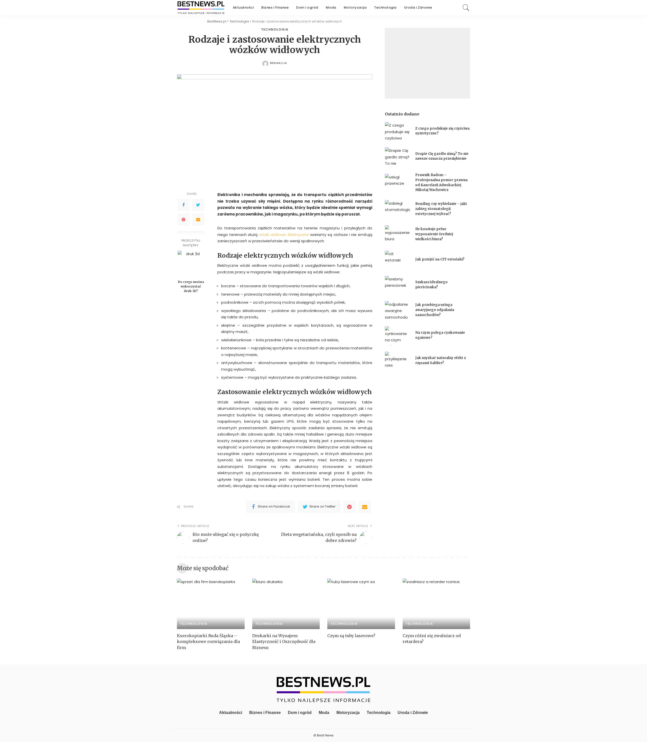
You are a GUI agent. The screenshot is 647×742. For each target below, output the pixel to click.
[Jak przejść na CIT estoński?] (397, 260)
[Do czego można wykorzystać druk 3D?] (191, 264)
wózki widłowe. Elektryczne (284, 234)
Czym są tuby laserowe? (351, 635)
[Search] (466, 7)
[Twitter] (198, 205)
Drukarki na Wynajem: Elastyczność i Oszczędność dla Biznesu (283, 641)
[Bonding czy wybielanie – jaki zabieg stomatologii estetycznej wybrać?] (397, 209)
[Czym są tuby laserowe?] (361, 604)
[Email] (198, 219)
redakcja (278, 63)
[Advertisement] (427, 63)
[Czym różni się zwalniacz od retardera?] (436, 604)
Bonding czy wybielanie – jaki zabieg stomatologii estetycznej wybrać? (441, 209)
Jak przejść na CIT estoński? (440, 259)
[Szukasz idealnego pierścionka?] (397, 285)
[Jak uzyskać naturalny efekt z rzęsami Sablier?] (397, 361)
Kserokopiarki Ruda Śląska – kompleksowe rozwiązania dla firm (208, 641)
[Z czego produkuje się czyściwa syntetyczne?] (397, 131)
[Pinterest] (183, 219)
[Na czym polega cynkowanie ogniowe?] (397, 335)
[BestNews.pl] (201, 7)
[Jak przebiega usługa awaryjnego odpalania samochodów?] (397, 310)
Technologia (274, 29)
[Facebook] (183, 205)
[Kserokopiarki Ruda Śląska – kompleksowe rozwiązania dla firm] (211, 604)
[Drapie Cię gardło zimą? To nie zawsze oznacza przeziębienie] (397, 156)
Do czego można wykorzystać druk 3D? (191, 286)
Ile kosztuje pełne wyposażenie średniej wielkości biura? (434, 234)
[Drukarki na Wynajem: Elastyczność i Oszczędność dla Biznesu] (286, 604)
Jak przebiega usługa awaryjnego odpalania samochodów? (434, 310)
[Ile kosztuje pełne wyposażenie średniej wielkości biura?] (397, 234)
